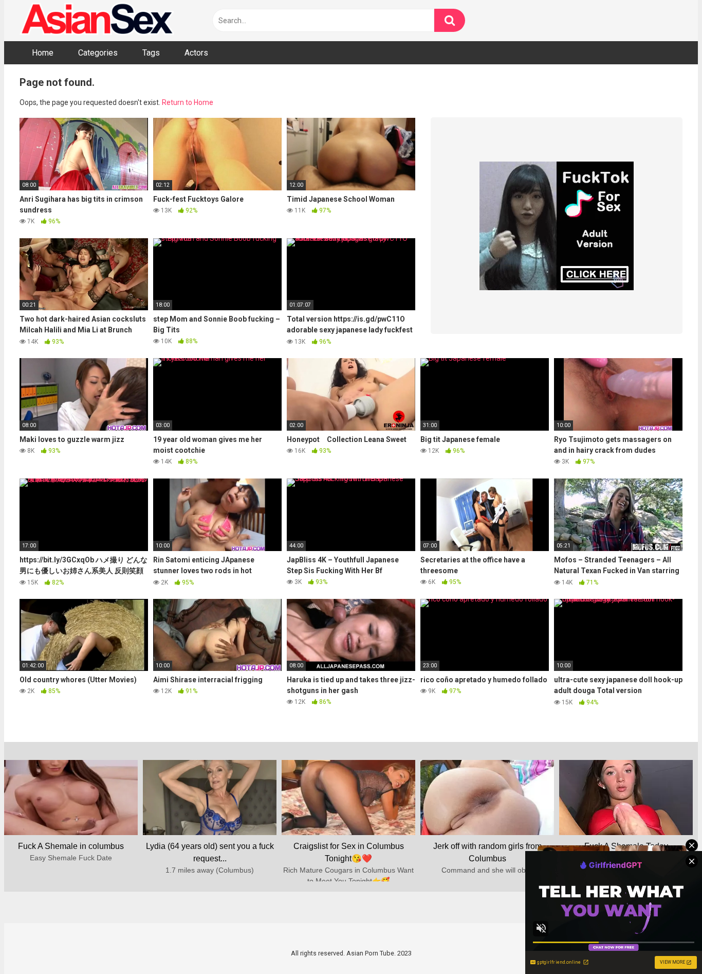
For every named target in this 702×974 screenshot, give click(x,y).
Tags (151, 53)
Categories (98, 53)
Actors (196, 53)
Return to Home (187, 102)
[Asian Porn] (97, 21)
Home (42, 53)
